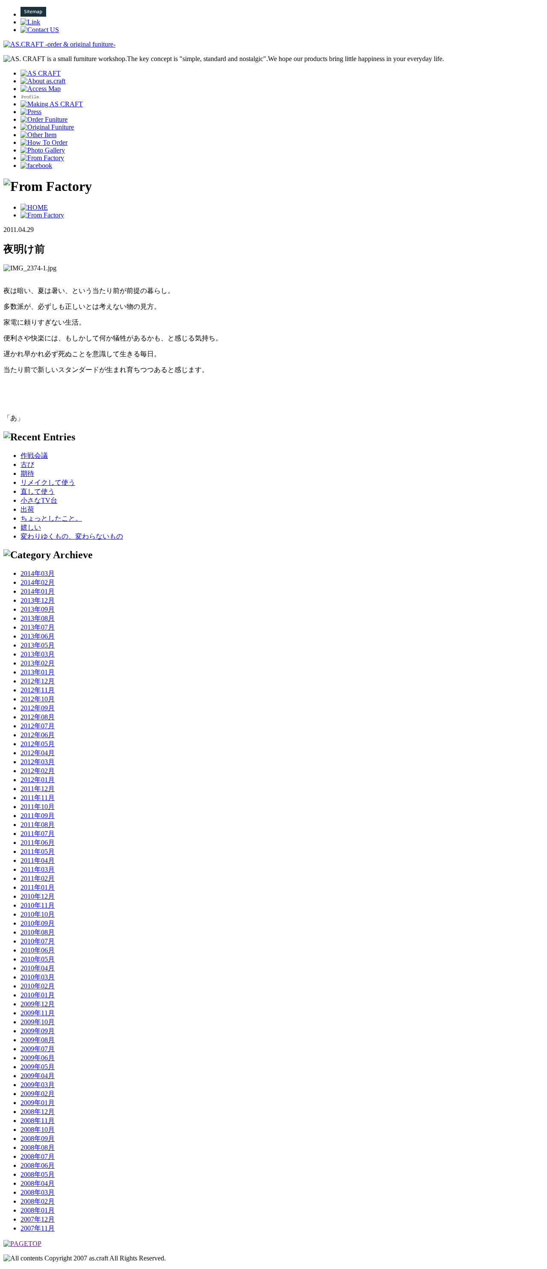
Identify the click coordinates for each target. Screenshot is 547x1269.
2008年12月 (38, 1111)
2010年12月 (38, 896)
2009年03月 (38, 1084)
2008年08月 (38, 1147)
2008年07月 (38, 1156)
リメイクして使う (48, 482)
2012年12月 (38, 681)
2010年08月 (38, 932)
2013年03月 (38, 654)
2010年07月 (38, 941)
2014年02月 (38, 582)
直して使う (38, 491)
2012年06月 (38, 735)
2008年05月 (38, 1174)
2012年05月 (38, 743)
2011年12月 (38, 788)
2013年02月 (38, 663)
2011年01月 (38, 887)
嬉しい (31, 527)
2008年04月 (38, 1183)
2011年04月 (38, 860)
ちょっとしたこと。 (51, 518)
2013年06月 (38, 636)
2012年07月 (38, 726)
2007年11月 (38, 1228)
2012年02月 (38, 770)
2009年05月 (38, 1066)
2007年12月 (38, 1219)
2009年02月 (38, 1093)
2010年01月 (38, 995)
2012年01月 (38, 779)
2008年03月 (38, 1192)
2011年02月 (38, 878)
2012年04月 (38, 752)
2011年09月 (38, 815)
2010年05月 (38, 959)
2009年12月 (38, 1004)
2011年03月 (38, 869)
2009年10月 (38, 1022)
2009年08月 (38, 1039)
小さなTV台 (39, 500)
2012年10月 (38, 699)
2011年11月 (38, 797)
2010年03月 (38, 977)
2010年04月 (38, 968)
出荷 (27, 509)
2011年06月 (38, 842)
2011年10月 (38, 806)
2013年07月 (38, 627)
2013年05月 (38, 645)
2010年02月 (38, 986)
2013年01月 (38, 672)
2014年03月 (38, 573)
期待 (27, 473)
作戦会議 (34, 455)
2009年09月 (38, 1031)
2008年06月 (38, 1165)
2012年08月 (38, 717)
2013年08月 (38, 618)
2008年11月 (38, 1120)
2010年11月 (38, 905)
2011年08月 (38, 824)
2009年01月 (38, 1102)
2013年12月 (38, 600)
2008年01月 (38, 1210)
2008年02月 (38, 1201)
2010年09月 (38, 923)
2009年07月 (38, 1048)
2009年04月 (38, 1075)
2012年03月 (38, 761)
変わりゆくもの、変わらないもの (72, 536)
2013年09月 (38, 609)
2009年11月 (38, 1013)
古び (27, 464)
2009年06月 (38, 1057)
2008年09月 (38, 1138)
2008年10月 (38, 1129)
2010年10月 (38, 914)
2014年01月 (38, 591)
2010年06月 (38, 950)
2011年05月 (38, 851)
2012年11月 (38, 690)
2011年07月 (38, 833)
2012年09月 (38, 708)
